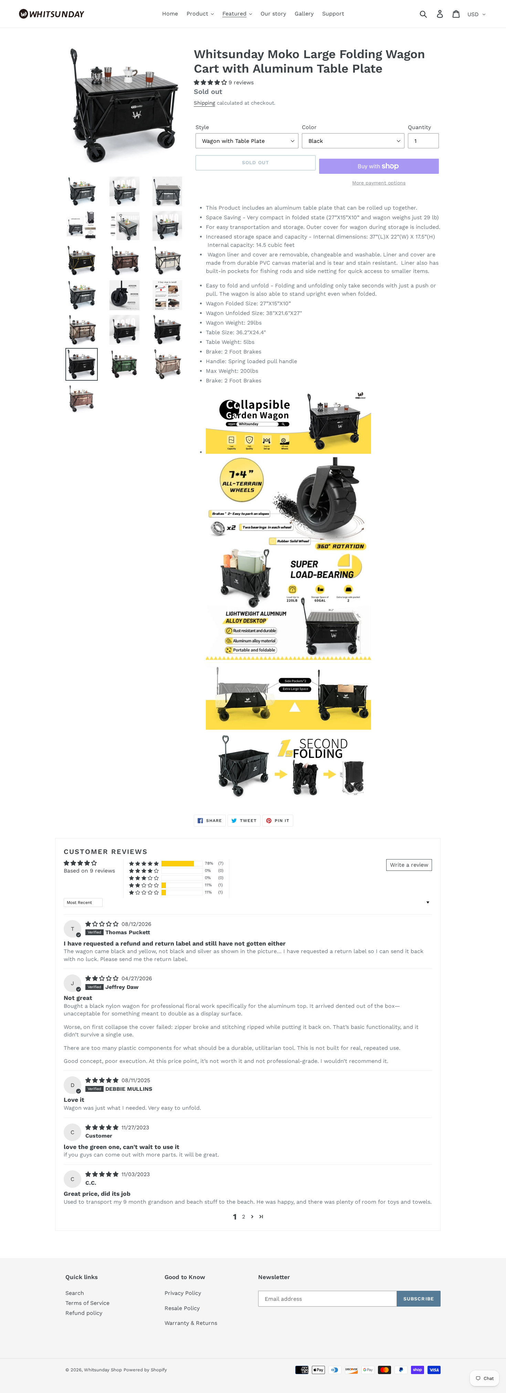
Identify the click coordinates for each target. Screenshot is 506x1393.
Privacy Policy (183, 1293)
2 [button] (243, 1216)
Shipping (204, 103)
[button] (211, 82)
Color (309, 127)
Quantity (419, 127)
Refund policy (83, 1313)
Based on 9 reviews (89, 870)
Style (202, 127)
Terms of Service (87, 1303)
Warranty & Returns (191, 1323)
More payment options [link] (378, 183)
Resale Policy (182, 1308)
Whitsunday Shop (103, 1369)
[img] (102, 924)
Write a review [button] (409, 865)
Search (74, 1293)
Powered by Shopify (145, 1369)
